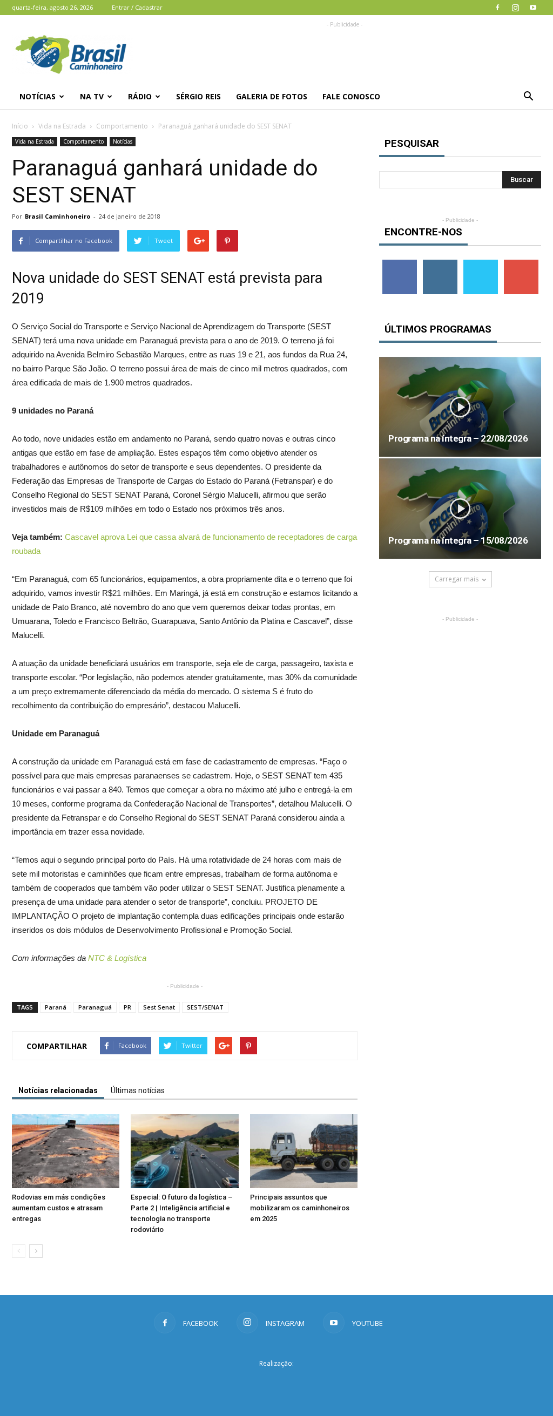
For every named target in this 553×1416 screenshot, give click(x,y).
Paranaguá (95, 1007)
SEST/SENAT (205, 1007)
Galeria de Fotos (271, 96)
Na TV (92, 96)
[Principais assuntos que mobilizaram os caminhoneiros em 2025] (304, 1151)
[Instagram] (515, 7)
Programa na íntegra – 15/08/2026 (458, 540)
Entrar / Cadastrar (137, 7)
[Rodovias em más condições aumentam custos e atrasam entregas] (65, 1151)
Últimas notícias (138, 1090)
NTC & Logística (117, 958)
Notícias (37, 96)
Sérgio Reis (198, 96)
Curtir (400, 264)
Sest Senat (159, 1007)
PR (127, 1007)
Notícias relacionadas (58, 1090)
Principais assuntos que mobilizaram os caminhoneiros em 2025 (299, 1208)
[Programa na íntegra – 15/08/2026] (460, 508)
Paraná (55, 1007)
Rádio (140, 96)
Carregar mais (456, 579)
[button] (528, 97)
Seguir (439, 264)
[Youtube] (533, 7)
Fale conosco (351, 96)
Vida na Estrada (62, 126)
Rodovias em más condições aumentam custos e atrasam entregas (58, 1208)
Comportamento (122, 126)
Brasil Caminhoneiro (57, 216)
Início (20, 126)
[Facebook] (497, 7)
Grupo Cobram (276, 1383)
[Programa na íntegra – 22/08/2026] (460, 407)
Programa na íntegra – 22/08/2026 (458, 438)
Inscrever (521, 264)
